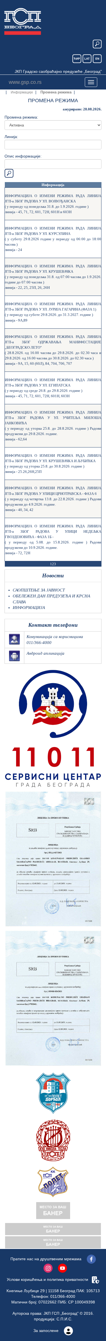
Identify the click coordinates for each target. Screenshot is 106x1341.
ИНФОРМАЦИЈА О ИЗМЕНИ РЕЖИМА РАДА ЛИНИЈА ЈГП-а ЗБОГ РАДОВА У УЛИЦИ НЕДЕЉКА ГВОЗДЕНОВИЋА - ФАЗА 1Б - (53, 531)
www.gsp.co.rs (25, 82)
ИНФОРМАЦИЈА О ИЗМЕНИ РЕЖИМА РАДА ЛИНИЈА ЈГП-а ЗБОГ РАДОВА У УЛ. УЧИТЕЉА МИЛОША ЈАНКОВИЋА (53, 417)
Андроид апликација (45, 653)
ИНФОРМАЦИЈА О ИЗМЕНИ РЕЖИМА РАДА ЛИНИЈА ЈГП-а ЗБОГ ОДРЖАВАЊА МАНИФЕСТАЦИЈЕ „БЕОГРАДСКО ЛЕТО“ (53, 342)
